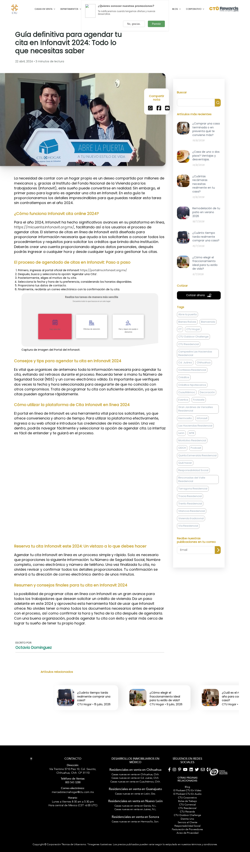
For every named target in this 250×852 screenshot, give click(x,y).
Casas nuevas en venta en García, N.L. (135, 821)
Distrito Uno (187, 834)
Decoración (207, 407)
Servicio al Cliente (187, 837)
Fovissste (198, 415)
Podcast (196, 463)
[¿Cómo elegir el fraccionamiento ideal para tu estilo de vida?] (65, 719)
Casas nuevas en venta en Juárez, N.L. (135, 824)
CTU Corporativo (187, 812)
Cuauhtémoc (186, 407)
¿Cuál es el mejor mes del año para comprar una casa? (167, 711)
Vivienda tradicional (191, 533)
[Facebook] (169, 785)
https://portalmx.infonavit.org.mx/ (103, 285)
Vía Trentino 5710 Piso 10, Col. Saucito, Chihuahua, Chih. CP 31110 (72, 784)
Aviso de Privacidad (187, 848)
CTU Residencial (188, 359)
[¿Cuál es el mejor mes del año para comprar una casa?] (137, 719)
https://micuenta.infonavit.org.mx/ (44, 242)
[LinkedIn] (191, 785)
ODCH (182, 463)
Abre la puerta (187, 329)
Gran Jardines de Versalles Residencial (195, 424)
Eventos (183, 415)
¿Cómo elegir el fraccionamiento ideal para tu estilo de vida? (92, 711)
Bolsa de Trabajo (187, 816)
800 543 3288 (73, 796)
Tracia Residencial (190, 511)
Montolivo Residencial (192, 455)
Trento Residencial (190, 518)
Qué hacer (185, 478)
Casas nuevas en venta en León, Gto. (135, 809)
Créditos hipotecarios (192, 400)
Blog (187, 802)
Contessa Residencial (192, 385)
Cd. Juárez (185, 378)
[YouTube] (185, 785)
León (181, 448)
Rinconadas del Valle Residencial (191, 494)
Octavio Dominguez (33, 662)
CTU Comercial (187, 819)
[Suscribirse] (218, 565)
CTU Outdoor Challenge (193, 352)
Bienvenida (208, 337)
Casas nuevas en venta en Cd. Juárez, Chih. (135, 793)
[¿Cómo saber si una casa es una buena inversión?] (210, 719)
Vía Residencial (188, 541)
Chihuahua (204, 378)
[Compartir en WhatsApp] (150, 123)
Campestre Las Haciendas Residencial (195, 368)
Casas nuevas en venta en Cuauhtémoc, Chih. (135, 796)
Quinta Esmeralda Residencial (197, 470)
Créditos (183, 392)
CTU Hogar (193, 344)
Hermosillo (185, 433)
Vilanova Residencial (191, 526)
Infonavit (202, 433)
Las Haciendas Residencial (195, 440)
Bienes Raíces (187, 337)
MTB (191, 448)
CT (180, 344)
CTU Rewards (187, 827)
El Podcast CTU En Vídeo (187, 805)
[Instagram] (174, 785)
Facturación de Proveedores (187, 844)
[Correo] (203, 785)
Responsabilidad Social (193, 485)
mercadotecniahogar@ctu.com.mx (73, 805)
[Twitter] (197, 785)
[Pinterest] (179, 785)
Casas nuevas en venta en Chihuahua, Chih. (135, 789)
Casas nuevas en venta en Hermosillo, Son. (135, 836)
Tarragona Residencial (192, 504)
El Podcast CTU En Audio (187, 809)
